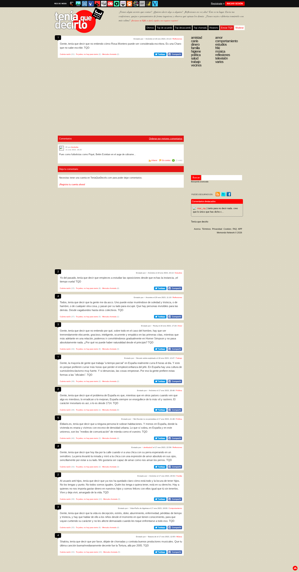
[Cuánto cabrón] (104, 3)
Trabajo (179, 358)
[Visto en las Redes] (91, 3)
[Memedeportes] (84, 3)
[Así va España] (97, 3)
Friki (217, 48)
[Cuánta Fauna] (129, 3)
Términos (206, 229)
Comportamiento (175, 508)
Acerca (197, 229)
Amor (180, 326)
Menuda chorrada (109, 54)
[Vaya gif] (142, 3)
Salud (194, 58)
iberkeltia (74, 147)
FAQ (235, 229)
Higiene (196, 51)
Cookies (227, 229)
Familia (179, 476)
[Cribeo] (116, 3)
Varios (219, 62)
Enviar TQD (227, 27)
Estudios (178, 273)
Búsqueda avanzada (199, 182)
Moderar (239, 27)
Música (179, 537)
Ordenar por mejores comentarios (165, 138)
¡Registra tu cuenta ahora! (72, 184)
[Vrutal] (110, 3)
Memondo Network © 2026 (229, 232)
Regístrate (216, 3)
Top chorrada (200, 27)
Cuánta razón (65, 54)
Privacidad (217, 229)
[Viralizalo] (155, 3)
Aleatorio (213, 27)
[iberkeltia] (61, 148)
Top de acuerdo (164, 27)
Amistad (196, 37)
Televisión (221, 58)
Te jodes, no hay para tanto (87, 54)
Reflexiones (177, 39)
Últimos (150, 27)
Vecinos (196, 65)
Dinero (195, 44)
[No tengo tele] (136, 3)
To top (295, 568)
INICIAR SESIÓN (235, 3)
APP (240, 229)
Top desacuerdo (183, 27)
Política (179, 390)
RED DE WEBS (60, 3)
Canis (194, 41)
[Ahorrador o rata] (148, 3)
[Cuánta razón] (78, 3)
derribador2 (148, 447)
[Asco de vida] (72, 3)
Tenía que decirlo (199, 221)
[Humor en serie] (123, 3)
